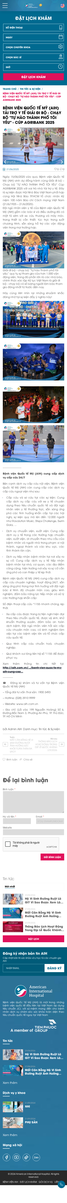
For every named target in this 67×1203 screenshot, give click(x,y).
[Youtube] (16, 1157)
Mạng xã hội (12, 1145)
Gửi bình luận (52, 857)
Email (39, 816)
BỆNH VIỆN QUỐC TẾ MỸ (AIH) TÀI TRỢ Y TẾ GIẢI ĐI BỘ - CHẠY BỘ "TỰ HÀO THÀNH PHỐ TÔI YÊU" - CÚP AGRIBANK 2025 (32, 96)
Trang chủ (9, 88)
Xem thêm (10, 1083)
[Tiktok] (26, 1157)
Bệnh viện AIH (10, 1181)
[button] (5, 162)
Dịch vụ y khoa (14, 1092)
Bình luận (8, 789)
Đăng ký (54, 968)
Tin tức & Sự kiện (30, 88)
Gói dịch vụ (46, 1181)
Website (7, 827)
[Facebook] (6, 1157)
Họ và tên (8, 816)
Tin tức (8, 1040)
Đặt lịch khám (33, 77)
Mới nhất (10, 886)
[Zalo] (36, 1157)
